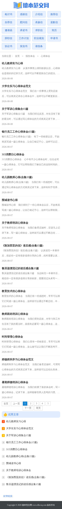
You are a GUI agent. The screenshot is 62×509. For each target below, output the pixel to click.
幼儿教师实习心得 (16, 421)
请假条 (39, 46)
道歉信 (54, 22)
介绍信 (39, 14)
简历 (54, 30)
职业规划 (39, 38)
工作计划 (24, 38)
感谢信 (23, 14)
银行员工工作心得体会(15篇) (22, 442)
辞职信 (8, 38)
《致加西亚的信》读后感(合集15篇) (25, 477)
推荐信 (54, 14)
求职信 (39, 30)
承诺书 (23, 30)
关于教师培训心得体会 (18, 470)
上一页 (16, 403)
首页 (17, 56)
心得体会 (45, 56)
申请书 (54, 38)
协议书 (8, 46)
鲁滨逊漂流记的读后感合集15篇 (23, 484)
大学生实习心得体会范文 (19, 428)
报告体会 (30, 56)
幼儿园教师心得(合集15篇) (20, 456)
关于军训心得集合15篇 (18, 435)
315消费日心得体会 (16, 449)
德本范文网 (27, 505)
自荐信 (8, 22)
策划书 (23, 46)
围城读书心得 (13, 463)
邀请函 (8, 30)
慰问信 (23, 22)
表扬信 (39, 22)
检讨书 (8, 14)
